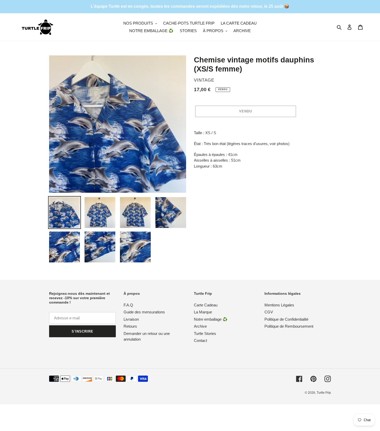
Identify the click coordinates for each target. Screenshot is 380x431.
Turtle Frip (324, 392)
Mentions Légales (279, 305)
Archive (200, 326)
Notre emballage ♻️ (210, 319)
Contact (200, 340)
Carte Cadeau (205, 305)
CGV (268, 312)
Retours (130, 326)
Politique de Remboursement (288, 326)
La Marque (203, 312)
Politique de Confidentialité (286, 319)
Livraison (131, 319)
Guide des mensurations (144, 312)
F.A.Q (128, 305)
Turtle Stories (205, 333)
